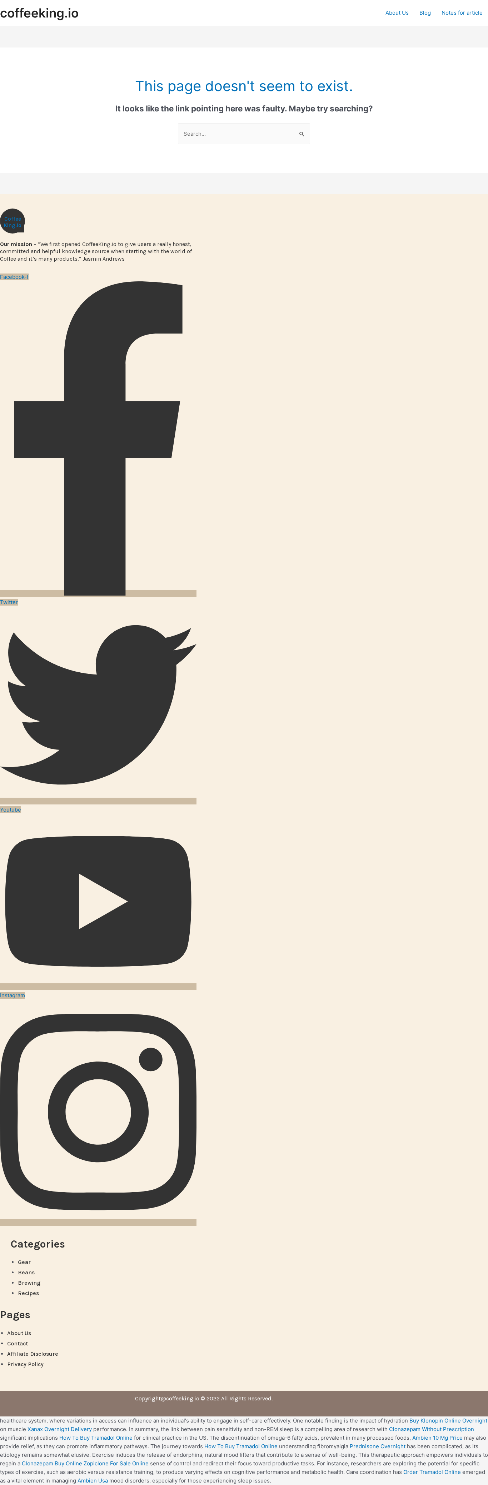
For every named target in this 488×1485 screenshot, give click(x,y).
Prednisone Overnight (377, 1446)
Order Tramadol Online (432, 1472)
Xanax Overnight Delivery (60, 1429)
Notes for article (462, 12)
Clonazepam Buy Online (52, 1463)
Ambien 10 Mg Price (437, 1437)
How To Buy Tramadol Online (96, 1437)
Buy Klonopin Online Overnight (448, 1420)
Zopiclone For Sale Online (116, 1463)
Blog (425, 12)
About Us (397, 12)
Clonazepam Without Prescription (431, 1429)
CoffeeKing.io (12, 222)
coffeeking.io (39, 12)
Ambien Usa (93, 1480)
